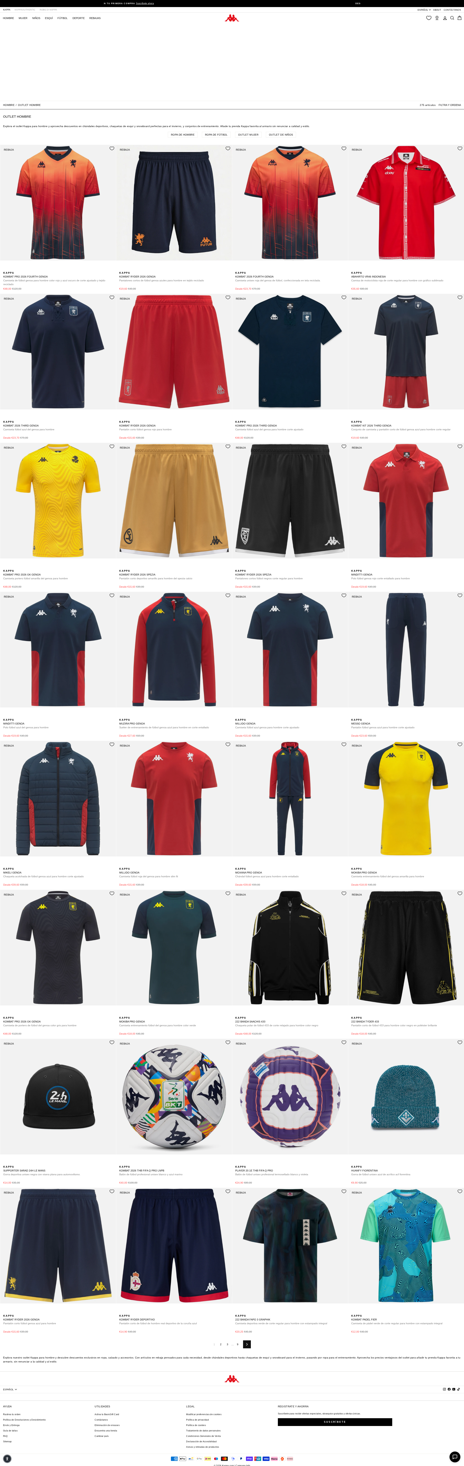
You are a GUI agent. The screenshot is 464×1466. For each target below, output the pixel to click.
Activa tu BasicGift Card (107, 1414)
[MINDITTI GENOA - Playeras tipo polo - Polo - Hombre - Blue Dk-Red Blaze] (359, 566)
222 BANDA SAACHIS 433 (276, 1021)
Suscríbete (335, 1422)
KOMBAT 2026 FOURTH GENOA (278, 276)
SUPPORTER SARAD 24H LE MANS (41, 1170)
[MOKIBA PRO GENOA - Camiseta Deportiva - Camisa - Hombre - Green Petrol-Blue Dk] (359, 864)
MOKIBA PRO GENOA (387, 872)
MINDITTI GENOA (380, 574)
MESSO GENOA (383, 723)
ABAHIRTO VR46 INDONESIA (397, 276)
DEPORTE (78, 18)
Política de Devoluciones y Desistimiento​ (24, 1420)
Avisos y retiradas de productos (202, 1447)
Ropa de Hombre (182, 134)
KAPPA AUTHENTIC (25, 10)
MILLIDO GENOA (267, 723)
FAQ (5, 1436)
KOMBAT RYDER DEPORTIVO (158, 1319)
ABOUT (437, 10)
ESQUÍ (49, 18)
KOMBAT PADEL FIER (396, 1319)
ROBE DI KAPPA (48, 10)
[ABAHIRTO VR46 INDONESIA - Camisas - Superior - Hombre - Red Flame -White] (353, 268)
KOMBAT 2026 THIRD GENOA (28, 425)
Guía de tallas (10, 1430)
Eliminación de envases (107, 1425)
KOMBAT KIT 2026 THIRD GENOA (401, 425)
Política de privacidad (197, 1420)
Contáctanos (101, 1420)
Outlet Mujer (248, 134)
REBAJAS (95, 18)
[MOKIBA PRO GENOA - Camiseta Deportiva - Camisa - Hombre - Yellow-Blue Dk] (353, 864)
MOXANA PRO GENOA (267, 872)
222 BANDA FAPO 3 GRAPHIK (281, 1319)
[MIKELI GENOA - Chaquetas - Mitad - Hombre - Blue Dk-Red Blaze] (5, 864)
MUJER (23, 18)
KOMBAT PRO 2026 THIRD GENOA (269, 425)
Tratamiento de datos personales (203, 1430)
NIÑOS (36, 18)
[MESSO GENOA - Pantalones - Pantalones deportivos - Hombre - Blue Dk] (353, 715)
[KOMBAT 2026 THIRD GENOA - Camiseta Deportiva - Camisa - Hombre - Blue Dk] (5, 417)
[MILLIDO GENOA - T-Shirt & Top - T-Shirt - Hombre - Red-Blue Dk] (243, 715)
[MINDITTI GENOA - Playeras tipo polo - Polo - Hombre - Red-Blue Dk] (353, 566)
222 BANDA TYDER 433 (394, 1021)
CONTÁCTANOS (452, 10)
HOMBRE (8, 18)
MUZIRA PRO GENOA (164, 723)
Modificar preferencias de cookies (203, 1414)
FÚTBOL (62, 18)
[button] (7, 1458)
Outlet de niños (281, 134)
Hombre (8, 105)
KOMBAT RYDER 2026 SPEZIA (155, 574)
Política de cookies (196, 1425)
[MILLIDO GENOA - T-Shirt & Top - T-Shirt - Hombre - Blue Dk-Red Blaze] (237, 715)
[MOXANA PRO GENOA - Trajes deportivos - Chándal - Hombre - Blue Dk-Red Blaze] (237, 864)
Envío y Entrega (11, 1425)
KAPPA (7, 10)
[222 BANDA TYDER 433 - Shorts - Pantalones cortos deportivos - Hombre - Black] (353, 1013)
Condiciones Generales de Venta (203, 1436)
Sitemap (7, 1441)
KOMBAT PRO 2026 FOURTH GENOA (54, 278)
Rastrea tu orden (12, 1414)
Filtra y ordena (450, 104)
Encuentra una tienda (106, 1430)
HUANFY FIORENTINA (380, 1170)
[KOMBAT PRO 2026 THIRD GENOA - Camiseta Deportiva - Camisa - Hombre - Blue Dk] (237, 417)
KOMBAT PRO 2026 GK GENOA (35, 574)
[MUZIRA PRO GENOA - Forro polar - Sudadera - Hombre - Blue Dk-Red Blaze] (121, 715)
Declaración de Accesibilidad (201, 1441)
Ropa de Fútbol (216, 134)
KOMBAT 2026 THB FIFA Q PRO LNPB (151, 1170)
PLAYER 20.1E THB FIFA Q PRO (271, 1170)
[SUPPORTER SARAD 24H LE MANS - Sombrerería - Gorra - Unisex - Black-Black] (5, 1162)
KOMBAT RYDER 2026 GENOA (161, 276)
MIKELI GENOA (43, 872)
